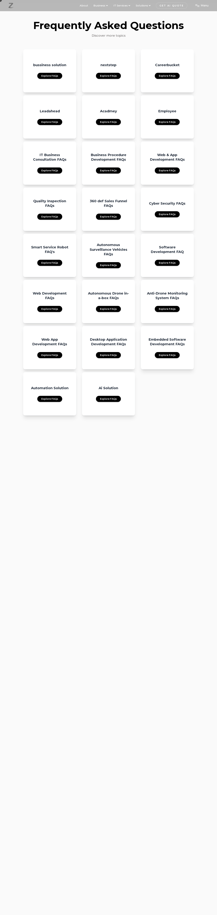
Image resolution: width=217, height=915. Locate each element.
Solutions (142, 5)
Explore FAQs (49, 75)
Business (99, 5)
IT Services (120, 5)
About (84, 5)
